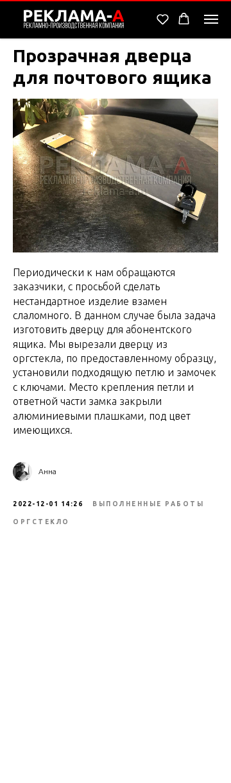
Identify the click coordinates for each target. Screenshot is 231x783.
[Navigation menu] (211, 19)
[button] (163, 19)
